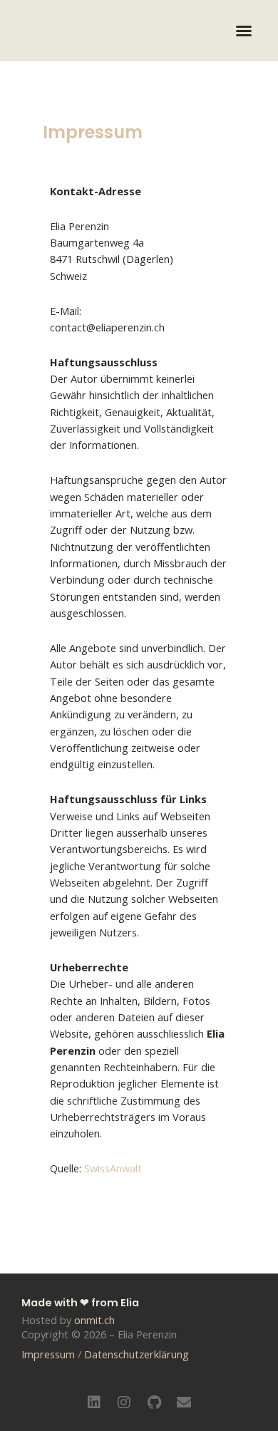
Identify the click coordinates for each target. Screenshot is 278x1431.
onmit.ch (94, 1320)
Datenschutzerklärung (136, 1354)
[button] (244, 30)
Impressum (48, 1354)
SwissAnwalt (113, 1168)
